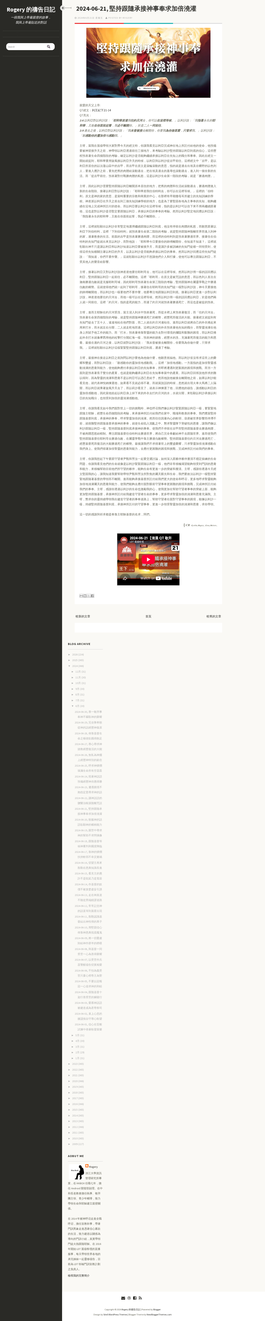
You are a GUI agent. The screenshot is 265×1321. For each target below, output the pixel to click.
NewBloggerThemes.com (159, 1314)
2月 (77, 1052)
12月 (78, 671)
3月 (77, 1046)
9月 (77, 689)
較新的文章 (83, 616)
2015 (75, 1109)
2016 (75, 1104)
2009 (75, 1144)
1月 (77, 1058)
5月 (77, 1035)
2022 (75, 1069)
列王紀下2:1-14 (101, 110)
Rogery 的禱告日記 (31, 9)
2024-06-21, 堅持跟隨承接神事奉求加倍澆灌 (136, 8)
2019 (75, 1086)
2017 (75, 1098)
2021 (75, 1075)
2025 (75, 660)
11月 (78, 677)
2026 (75, 654)
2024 (75, 666)
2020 (75, 1081)
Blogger (157, 1309)
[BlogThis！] (85, 596)
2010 (75, 1138)
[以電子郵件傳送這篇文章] (81, 596)
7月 (77, 700)
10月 (78, 683)
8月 (77, 694)
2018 (75, 1092)
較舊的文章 (214, 616)
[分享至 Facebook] (92, 596)
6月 (77, 706)
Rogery (93, 1167)
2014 (75, 1115)
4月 (77, 1041)
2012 (75, 1127)
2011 (75, 1132)
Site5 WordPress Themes (115, 1314)
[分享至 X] (89, 596)
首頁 (148, 616)
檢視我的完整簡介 (79, 1275)
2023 (75, 1064)
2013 (75, 1121)
